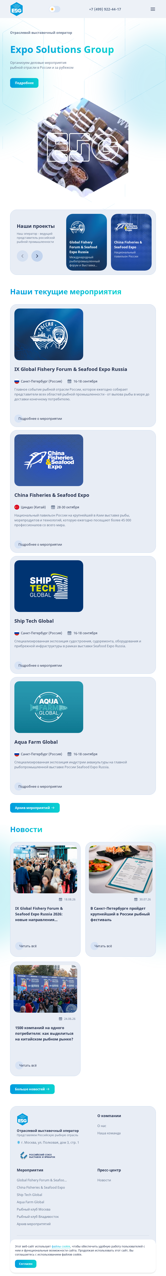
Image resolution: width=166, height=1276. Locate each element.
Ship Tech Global (29, 1194)
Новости (104, 1180)
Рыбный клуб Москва (33, 1209)
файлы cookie (61, 1246)
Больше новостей (30, 1089)
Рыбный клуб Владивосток (38, 1216)
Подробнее (24, 83)
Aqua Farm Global (30, 1202)
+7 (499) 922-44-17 (105, 9)
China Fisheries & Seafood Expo (41, 1187)
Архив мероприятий (32, 808)
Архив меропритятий (34, 1224)
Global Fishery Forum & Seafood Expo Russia (41, 1180)
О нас (101, 1126)
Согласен (25, 1264)
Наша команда (109, 1133)
